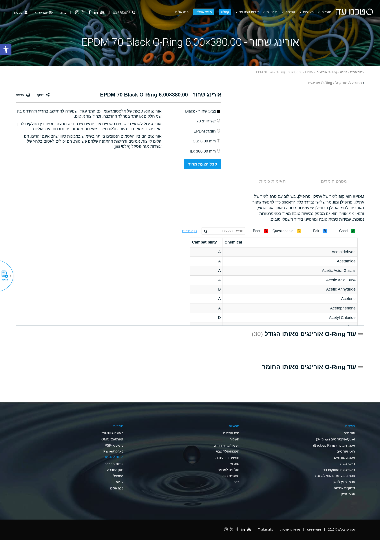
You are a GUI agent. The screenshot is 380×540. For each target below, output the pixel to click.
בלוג (63, 12)
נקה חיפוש (189, 231)
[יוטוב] (102, 12)
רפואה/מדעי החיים (226, 445)
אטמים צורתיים (344, 457)
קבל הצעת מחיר (202, 164)
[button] (6, 276)
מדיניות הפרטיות (290, 529)
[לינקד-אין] (96, 12)
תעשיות (308, 12)
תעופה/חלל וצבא (227, 451)
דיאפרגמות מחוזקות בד (339, 470)
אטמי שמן (348, 494)
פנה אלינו (181, 12)
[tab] (334, 181)
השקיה (234, 439)
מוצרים (326, 12)
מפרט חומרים (334, 181)
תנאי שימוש (314, 529)
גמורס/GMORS (112, 439)
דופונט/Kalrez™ (112, 433)
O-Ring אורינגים (326, 72)
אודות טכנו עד (249, 12)
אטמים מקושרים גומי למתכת (335, 476)
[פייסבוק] (90, 12)
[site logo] (354, 11)
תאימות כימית (272, 181)
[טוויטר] (83, 12)
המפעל (118, 476)
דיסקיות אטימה (344, 488)
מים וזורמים (231, 433)
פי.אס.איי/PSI (114, 445)
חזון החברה (115, 470)
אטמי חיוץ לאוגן (344, 482)
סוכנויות (272, 12)
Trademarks (265, 529)
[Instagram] (77, 12)
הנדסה (290, 12)
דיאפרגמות (347, 463)
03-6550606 (121, 13)
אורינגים (349, 433)
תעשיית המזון (230, 476)
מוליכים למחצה (228, 470)
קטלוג (225, 12)
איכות (119, 482)
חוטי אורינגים (346, 451)
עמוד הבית (357, 72)
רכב (236, 482)
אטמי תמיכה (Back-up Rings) (334, 445)
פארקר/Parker (113, 451)
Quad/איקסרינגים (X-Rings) (335, 439)
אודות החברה (113, 464)
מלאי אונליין (203, 12)
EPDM (309, 72)
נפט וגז (234, 463)
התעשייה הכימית (227, 457)
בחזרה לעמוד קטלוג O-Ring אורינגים (335, 83)
